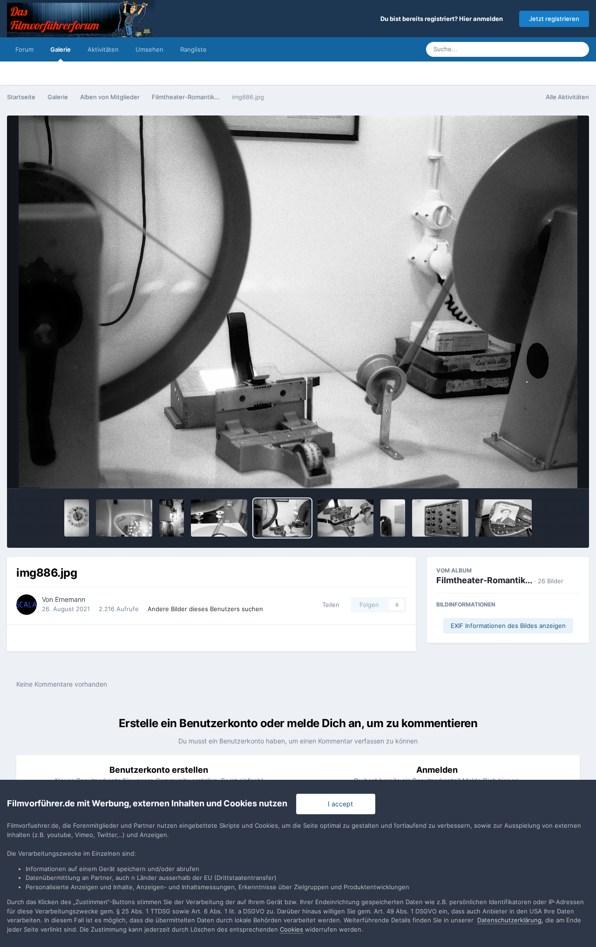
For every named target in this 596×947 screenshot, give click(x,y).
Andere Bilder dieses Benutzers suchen (205, 609)
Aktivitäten (103, 49)
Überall (547, 49)
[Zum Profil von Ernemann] (26, 604)
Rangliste (193, 49)
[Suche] (579, 49)
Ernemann (70, 599)
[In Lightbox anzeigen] (298, 302)
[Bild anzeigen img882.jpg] (503, 518)
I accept (338, 804)
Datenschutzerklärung (509, 920)
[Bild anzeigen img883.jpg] (440, 518)
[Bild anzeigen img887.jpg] (219, 518)
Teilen (328, 604)
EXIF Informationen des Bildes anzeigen (508, 625)
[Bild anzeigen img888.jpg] (171, 518)
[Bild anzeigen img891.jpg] (124, 518)
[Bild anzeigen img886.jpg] (282, 518)
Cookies (291, 929)
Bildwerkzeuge (545, 471)
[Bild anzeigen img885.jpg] (346, 518)
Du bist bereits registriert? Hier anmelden (443, 18)
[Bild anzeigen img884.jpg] (392, 518)
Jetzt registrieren (554, 18)
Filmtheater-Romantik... (484, 580)
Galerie (60, 49)
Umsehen (149, 49)
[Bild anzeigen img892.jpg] (76, 518)
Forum (24, 49)
